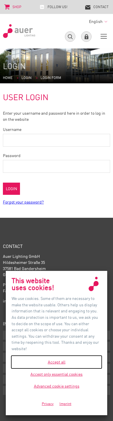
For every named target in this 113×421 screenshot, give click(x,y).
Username (12, 129)
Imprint (65, 403)
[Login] (86, 36)
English (96, 21)
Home (7, 77)
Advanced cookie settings (56, 386)
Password (12, 155)
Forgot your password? (23, 201)
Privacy (48, 403)
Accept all (56, 361)
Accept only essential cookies (56, 374)
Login (26, 77)
